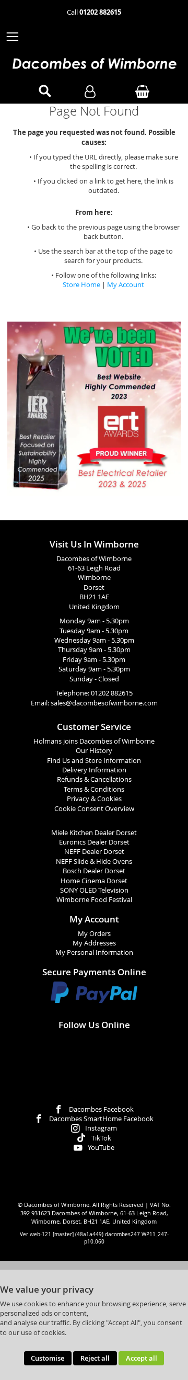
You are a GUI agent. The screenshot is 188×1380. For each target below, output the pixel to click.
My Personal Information (94, 952)
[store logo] (94, 63)
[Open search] (45, 91)
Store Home (81, 284)
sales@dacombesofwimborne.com (104, 703)
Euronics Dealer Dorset (94, 842)
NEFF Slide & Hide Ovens (94, 861)
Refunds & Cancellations (94, 779)
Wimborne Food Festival (94, 899)
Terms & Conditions (94, 789)
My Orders (94, 933)
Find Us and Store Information (94, 760)
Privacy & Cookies (94, 798)
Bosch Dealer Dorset (94, 870)
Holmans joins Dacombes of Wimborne (94, 741)
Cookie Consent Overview (94, 808)
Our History (94, 750)
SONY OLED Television (94, 890)
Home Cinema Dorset (94, 880)
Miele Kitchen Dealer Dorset (94, 832)
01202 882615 (112, 693)
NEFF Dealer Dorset (94, 851)
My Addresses (94, 943)
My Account (125, 284)
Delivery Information (94, 770)
